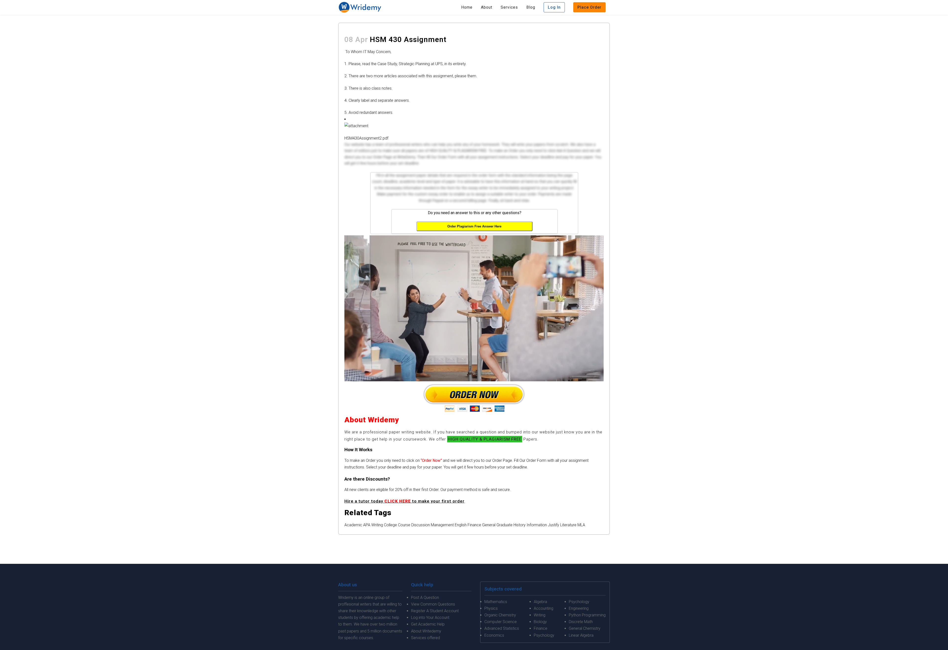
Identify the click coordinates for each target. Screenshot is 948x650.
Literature (568, 525)
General (488, 525)
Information (537, 525)
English (461, 525)
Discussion (420, 525)
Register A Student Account (435, 611)
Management (442, 525)
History (520, 525)
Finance (474, 525)
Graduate (504, 525)
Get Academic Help (428, 624)
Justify (553, 525)
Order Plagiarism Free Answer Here (474, 226)
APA (366, 525)
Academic (353, 525)
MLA (581, 525)
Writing (377, 525)
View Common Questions (433, 604)
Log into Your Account (430, 617)
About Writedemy (426, 631)
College (390, 525)
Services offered (425, 637)
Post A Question (425, 597)
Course (404, 525)
